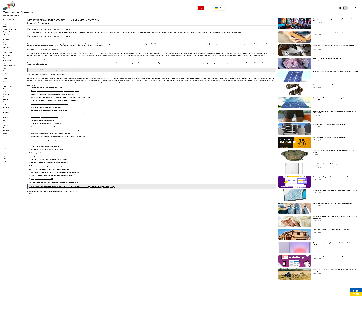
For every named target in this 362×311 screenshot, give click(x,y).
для (41, 191)
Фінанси (5, 97)
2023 (4, 156)
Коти (4, 104)
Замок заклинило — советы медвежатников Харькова (329, 137)
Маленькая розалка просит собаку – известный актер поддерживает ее (55, 172)
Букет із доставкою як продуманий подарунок (327, 58)
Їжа (4, 135)
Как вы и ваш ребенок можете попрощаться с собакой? (49, 110)
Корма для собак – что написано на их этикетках (47, 153)
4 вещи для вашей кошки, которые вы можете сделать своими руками (55, 91)
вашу (34, 191)
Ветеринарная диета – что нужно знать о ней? (46, 156)
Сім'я (4, 91)
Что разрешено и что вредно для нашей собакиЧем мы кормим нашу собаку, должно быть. (61, 97)
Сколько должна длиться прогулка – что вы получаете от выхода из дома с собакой (59, 113)
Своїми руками (7, 122)
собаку (66, 191)
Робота (5, 26)
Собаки (5, 102)
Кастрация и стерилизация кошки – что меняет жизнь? (49, 159)
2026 (4, 148)
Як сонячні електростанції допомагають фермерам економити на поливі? (335, 71)
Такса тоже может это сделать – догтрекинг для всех (49, 166)
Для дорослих (7, 55)
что (76, 191)
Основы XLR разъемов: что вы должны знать (46, 123)
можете (49, 191)
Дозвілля (5, 117)
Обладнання (7, 34)
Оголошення (7, 71)
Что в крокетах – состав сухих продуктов (45, 140)
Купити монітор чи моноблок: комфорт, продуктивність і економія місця (335, 190)
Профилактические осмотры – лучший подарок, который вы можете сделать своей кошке (61, 130)
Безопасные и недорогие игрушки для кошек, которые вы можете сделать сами (58, 136)
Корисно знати (7, 86)
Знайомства (6, 45)
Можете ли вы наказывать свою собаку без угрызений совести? (53, 94)
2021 (4, 161)
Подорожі (6, 94)
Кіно (4, 120)
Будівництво (6, 63)
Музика (5, 115)
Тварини (5, 125)
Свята (5, 133)
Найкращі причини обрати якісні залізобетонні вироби (329, 124)
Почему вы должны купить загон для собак (45, 146)
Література (6, 112)
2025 (4, 151)
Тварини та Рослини (9, 65)
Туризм (5, 78)
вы (38, 191)
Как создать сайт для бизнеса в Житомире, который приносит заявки (334, 256)
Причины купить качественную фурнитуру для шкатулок (330, 84)
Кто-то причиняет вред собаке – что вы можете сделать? (50, 169)
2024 (4, 153)
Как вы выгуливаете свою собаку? (43, 120)
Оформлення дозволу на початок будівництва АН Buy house (331, 229)
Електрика (6, 107)
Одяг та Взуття (7, 58)
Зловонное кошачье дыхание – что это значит (46, 107)
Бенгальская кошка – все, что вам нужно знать (46, 87)
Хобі (4, 42)
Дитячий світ (7, 60)
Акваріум (5, 99)
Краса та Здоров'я (8, 52)
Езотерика (6, 130)
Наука (5, 81)
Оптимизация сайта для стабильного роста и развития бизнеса (332, 177)
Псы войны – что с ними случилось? (43, 143)
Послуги (5, 50)
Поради (5, 128)
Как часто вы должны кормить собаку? (44, 117)
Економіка (6, 73)
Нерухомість (6, 24)
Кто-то (44, 191)
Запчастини (6, 47)
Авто (4, 110)
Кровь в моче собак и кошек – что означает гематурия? (49, 104)
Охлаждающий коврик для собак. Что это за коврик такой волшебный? (55, 100)
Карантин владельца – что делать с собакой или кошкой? (50, 162)
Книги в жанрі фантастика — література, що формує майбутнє (332, 32)
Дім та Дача (6, 39)
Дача (4, 89)
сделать (60, 191)
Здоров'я (5, 76)
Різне (4, 68)
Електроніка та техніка (10, 29)
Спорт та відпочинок (9, 32)
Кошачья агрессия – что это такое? (43, 126)
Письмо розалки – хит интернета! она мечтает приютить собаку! (52, 175)
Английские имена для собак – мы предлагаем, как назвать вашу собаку (55, 182)
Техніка (5, 84)
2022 (4, 159)
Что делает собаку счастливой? (42, 179)
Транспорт (6, 37)
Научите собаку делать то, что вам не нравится (47, 149)
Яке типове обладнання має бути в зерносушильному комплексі (332, 203)
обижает (55, 191)
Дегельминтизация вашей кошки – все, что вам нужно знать (51, 133)
